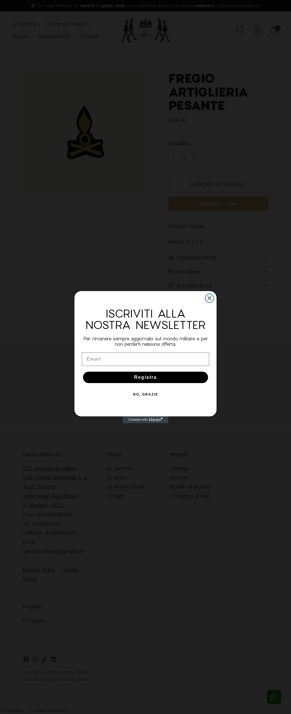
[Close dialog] (209, 298)
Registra (145, 377)
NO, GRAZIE (145, 394)
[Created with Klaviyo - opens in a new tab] (145, 419)
